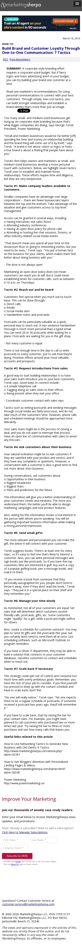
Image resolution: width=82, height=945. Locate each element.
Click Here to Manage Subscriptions (25, 832)
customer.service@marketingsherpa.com (28, 904)
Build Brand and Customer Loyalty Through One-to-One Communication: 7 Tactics (41, 50)
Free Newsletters (20, 59)
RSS (5, 59)
